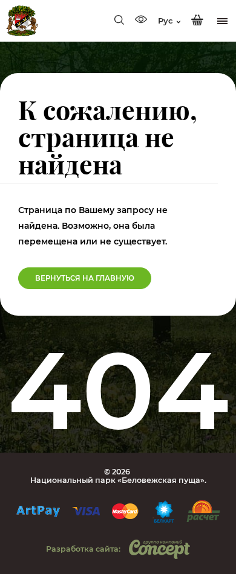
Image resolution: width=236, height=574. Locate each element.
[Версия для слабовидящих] (141, 20)
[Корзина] (197, 20)
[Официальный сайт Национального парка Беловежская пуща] (22, 20)
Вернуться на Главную (84, 278)
